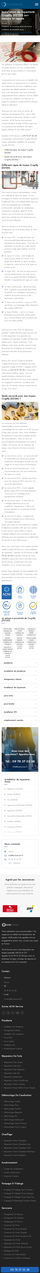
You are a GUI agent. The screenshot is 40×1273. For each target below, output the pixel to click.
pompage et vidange (12, 1183)
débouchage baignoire (13, 1112)
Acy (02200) (12, 800)
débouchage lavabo (12, 1101)
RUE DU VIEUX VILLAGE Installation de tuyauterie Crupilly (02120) (31, 641)
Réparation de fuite (12, 1056)
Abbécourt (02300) (15, 789)
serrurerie (7, 1208)
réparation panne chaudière (15, 1140)
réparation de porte (12, 1240)
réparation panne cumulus (14, 1084)
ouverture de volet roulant (15, 1254)
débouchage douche (12, 1108)
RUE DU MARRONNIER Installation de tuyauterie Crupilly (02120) (7, 641)
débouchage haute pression (15, 1123)
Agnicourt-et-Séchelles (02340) (19, 805)
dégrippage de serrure (13, 1221)
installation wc (9, 1045)
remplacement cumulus (13, 720)
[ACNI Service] (12, 4)
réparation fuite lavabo (13, 1062)
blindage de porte (11, 1251)
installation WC (10, 712)
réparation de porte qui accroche (18, 1247)
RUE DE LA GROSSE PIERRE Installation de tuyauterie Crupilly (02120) (31, 631)
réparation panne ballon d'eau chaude (19, 1088)
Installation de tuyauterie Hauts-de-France (17, 26)
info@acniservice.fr (20, 767)
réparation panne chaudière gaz (17, 1144)
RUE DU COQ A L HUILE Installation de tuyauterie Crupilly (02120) (19, 631)
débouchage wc (10, 1116)
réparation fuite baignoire (14, 1069)
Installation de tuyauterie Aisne (13, 29)
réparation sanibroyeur (13, 1077)
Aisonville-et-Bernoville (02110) (19, 816)
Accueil (4, 23)
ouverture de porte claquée (15, 1232)
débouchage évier (11, 1105)
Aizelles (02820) (14, 821)
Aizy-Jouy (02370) (14, 827)
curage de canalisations (13, 1169)
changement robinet (12, 679)
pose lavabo (9, 704)
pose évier (8, 695)
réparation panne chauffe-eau (16, 1080)
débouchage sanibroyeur (14, 1119)
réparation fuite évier (12, 1066)
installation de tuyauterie (15, 687)
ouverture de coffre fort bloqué (17, 1258)
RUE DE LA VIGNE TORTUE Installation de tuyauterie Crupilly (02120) (7, 650)
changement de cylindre (14, 1218)
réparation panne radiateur (15, 1155)
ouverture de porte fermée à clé (17, 1236)
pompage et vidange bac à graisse (18, 1189)
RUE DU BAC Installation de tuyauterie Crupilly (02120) (7, 631)
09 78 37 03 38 (19, 1270)
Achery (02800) (13, 794)
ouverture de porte (12, 1225)
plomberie (8, 663)
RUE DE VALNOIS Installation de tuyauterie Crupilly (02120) (19, 641)
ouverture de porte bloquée (15, 1229)
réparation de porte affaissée (16, 1243)
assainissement (9, 1162)
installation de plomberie (15, 671)
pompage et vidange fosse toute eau (19, 1197)
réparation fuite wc (12, 1073)
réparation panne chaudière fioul (17, 1148)
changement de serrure (13, 1214)
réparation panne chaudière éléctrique (19, 1151)
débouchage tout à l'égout (15, 1127)
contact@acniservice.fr (13, 999)
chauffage (7, 1134)
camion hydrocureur (12, 1172)
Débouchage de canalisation (17, 1095)
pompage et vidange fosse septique (18, 1193)
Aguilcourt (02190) (14, 810)
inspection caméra (11, 1176)
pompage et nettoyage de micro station (20, 1200)
